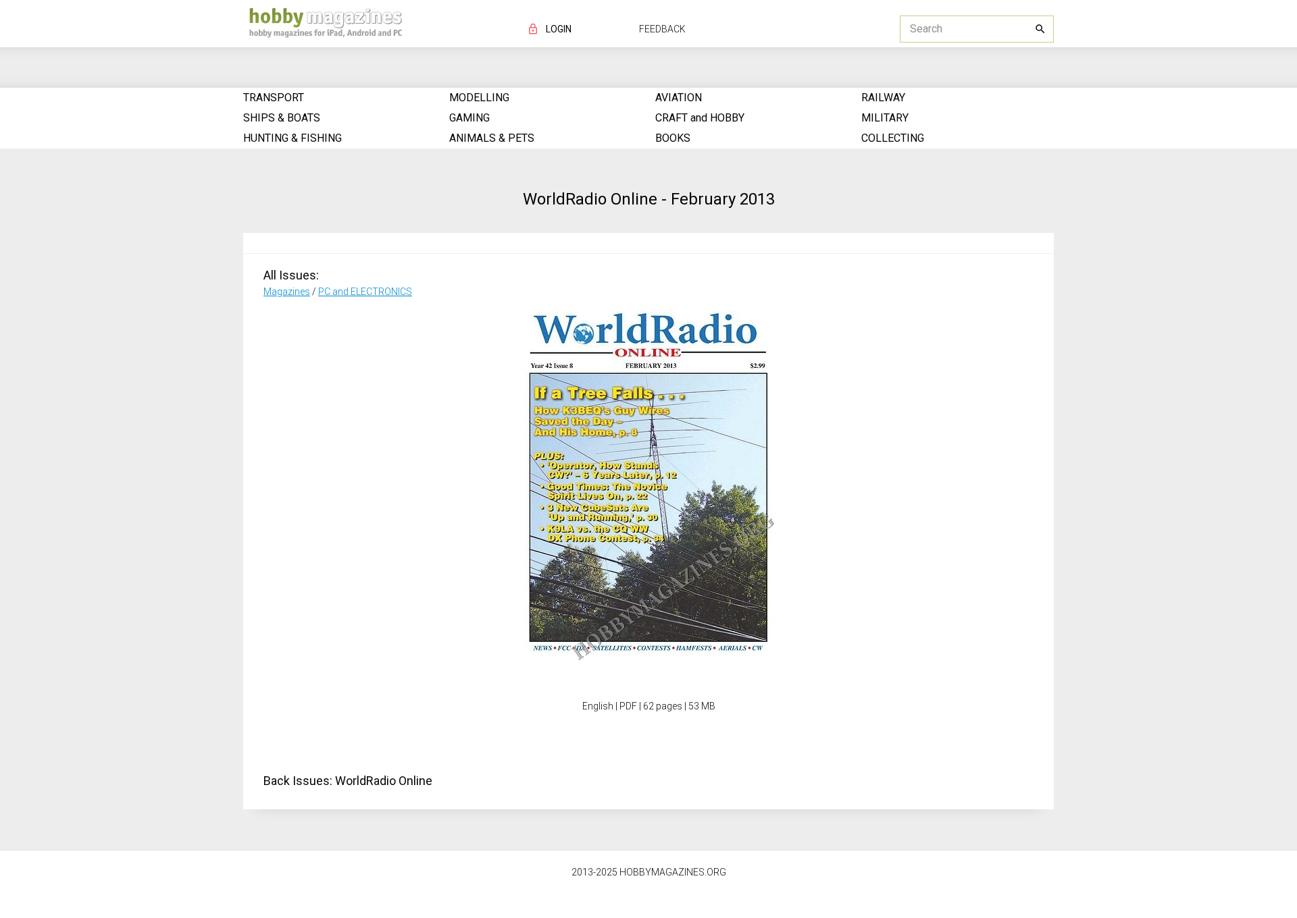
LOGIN (558, 29)
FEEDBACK (662, 29)
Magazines (286, 291)
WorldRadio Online (383, 781)
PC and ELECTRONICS (365, 291)
